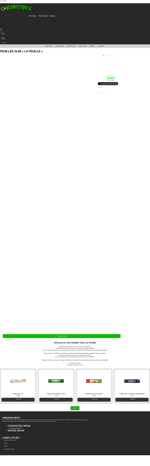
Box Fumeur (32, 16)
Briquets (92, 46)
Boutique (52, 16)
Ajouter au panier (63, 336)
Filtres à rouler (83, 46)
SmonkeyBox (3, 1)
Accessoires (101, 46)
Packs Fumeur (43, 16)
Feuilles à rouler (71, 46)
